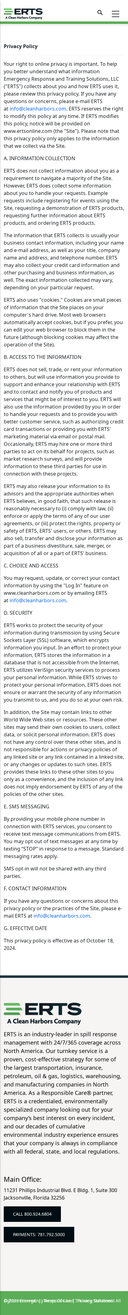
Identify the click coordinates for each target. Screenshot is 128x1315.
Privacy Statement (96, 1301)
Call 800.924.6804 (32, 1214)
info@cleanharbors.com (38, 108)
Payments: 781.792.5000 (39, 1234)
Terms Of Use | (59, 1301)
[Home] (23, 13)
